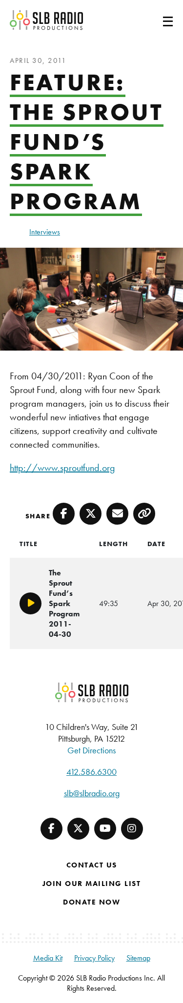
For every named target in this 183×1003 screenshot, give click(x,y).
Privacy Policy (94, 958)
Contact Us (91, 865)
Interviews (44, 232)
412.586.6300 (91, 771)
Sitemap (138, 958)
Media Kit (47, 958)
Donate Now (91, 902)
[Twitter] (78, 829)
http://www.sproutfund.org (62, 467)
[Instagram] (132, 829)
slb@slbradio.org (92, 793)
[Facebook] (51, 829)
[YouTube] (105, 829)
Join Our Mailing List (91, 883)
